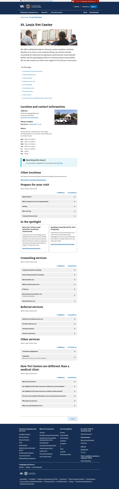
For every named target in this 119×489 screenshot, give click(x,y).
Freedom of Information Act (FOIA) (47, 479)
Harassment (63, 479)
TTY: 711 (83, 452)
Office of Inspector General (76, 479)
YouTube (62, 452)
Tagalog (28, 467)
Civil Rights (32, 479)
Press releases (64, 435)
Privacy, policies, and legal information (31, 481)
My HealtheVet (94, 12)
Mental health (23, 445)
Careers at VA (43, 451)
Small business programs (26, 453)
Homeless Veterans (24, 434)
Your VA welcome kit (45, 456)
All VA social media (65, 454)
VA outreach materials (46, 454)
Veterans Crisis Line (86, 434)
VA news (62, 432)
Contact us (85, 7)
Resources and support (87, 440)
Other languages (37, 467)
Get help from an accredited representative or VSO (48, 439)
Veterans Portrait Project (27, 484)
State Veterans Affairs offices (48, 445)
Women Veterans (24, 437)
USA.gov (71, 481)
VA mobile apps (44, 443)
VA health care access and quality (49, 435)
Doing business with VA (46, 448)
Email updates (64, 438)
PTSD (20, 442)
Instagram (63, 443)
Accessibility (23, 479)
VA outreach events (24, 455)
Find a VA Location (56, 12)
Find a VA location (86, 461)
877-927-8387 (59, 163)
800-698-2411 (84, 450)
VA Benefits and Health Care (29, 12)
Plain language (90, 479)
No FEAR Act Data (62, 481)
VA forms (42, 432)
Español (21, 467)
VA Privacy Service (49, 481)
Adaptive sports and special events (27, 449)
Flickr (61, 449)
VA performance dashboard (83, 481)
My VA (85, 12)
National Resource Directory (27, 458)
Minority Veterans (24, 440)
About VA (44, 12)
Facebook (63, 441)
